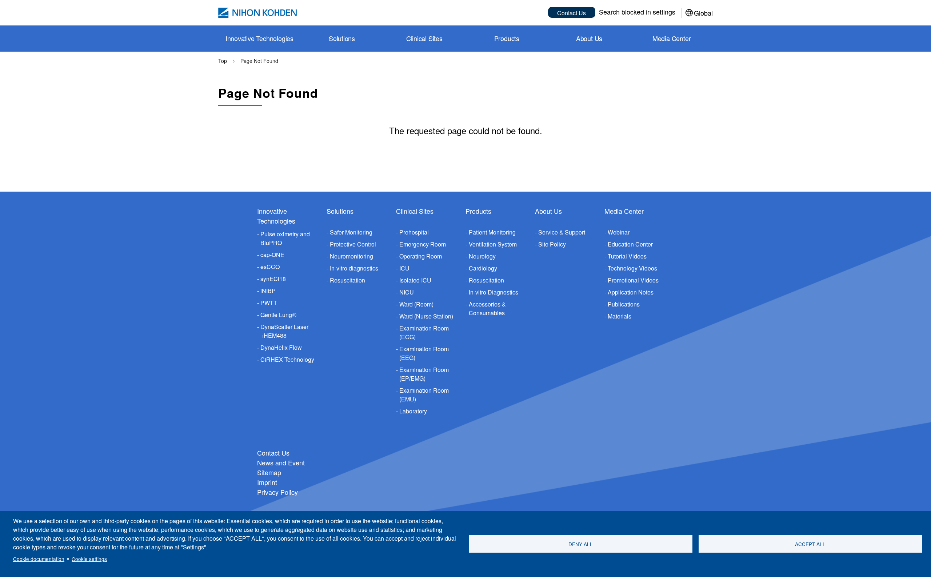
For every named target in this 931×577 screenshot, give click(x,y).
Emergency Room (422, 244)
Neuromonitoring (351, 256)
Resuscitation (347, 280)
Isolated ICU (415, 280)
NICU (406, 292)
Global (703, 12)
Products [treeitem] (506, 38)
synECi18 (273, 279)
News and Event (281, 462)
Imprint (267, 482)
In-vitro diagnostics (354, 268)
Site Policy (552, 244)
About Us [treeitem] (589, 38)
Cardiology (483, 268)
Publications (624, 304)
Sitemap (269, 472)
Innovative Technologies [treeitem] (259, 38)
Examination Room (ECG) (424, 332)
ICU (404, 268)
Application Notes (631, 292)
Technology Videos (632, 268)
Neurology (482, 256)
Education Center (630, 244)
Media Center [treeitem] (671, 38)
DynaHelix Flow (281, 347)
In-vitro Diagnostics (493, 292)
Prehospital (414, 232)
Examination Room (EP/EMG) (424, 373)
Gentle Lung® (278, 314)
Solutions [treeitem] (342, 38)
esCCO (270, 267)
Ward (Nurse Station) (426, 316)
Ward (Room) (416, 304)
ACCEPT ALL (810, 544)
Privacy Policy (277, 492)
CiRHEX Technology (287, 359)
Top (222, 60)
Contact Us (571, 13)
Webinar (619, 232)
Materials (619, 316)
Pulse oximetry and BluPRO (285, 238)
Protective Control (353, 244)
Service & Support (561, 232)
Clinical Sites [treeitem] (424, 38)
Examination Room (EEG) (424, 353)
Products (478, 211)
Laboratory (413, 411)
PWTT (268, 302)
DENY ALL (580, 544)
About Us (548, 211)
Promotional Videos (633, 280)
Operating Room (420, 256)
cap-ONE (272, 255)
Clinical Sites (414, 211)
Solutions (340, 211)
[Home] (257, 13)
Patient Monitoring (492, 232)
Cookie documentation (38, 558)
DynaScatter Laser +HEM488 (284, 331)
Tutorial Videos (627, 256)
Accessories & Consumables (487, 308)
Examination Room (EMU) (424, 394)
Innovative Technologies (276, 215)
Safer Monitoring (351, 232)
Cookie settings (89, 558)
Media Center (624, 211)
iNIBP (268, 291)
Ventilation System (493, 244)
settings (664, 11)
